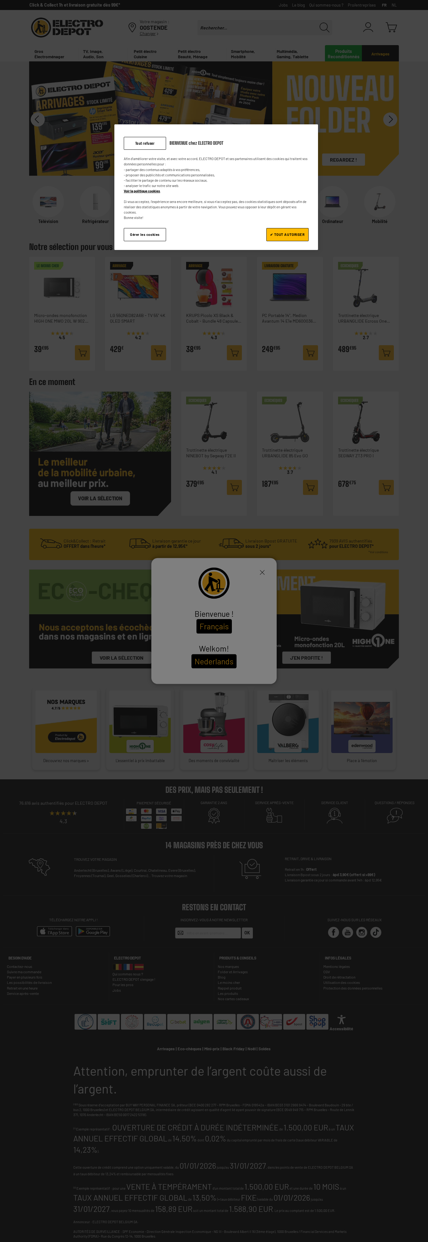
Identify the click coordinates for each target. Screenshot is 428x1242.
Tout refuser (145, 143)
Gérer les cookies (145, 234)
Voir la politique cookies (142, 191)
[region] (216, 187)
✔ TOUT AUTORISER (287, 234)
